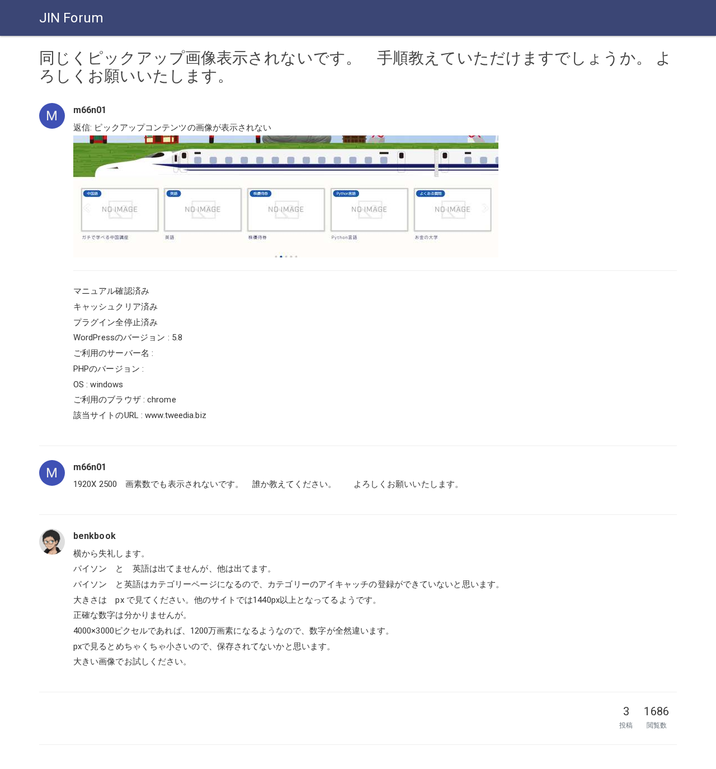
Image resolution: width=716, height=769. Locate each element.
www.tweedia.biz (175, 415)
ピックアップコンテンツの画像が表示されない (182, 128)
